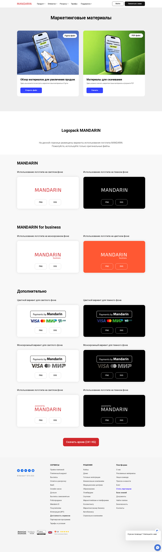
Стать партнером (123, 489)
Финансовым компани (92, 481)
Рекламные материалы (126, 473)
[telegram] (22, 470)
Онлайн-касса (55, 489)
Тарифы (74, 4)
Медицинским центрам (93, 485)
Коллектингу (88, 504)
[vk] (25, 470)
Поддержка (85, 4)
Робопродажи (56, 500)
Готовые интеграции (91, 477)
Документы (121, 496)
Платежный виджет (58, 473)
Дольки (53, 493)
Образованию (89, 489)
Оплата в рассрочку (58, 481)
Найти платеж (122, 500)
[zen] (33, 470)
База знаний (121, 493)
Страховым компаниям (92, 516)
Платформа (121, 465)
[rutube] (29, 470)
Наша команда (122, 477)
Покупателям (55, 508)
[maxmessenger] (18, 470)
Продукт (40, 4)
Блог (118, 485)
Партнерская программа (60, 520)
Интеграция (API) (57, 512)
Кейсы (86, 470)
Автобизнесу (88, 512)
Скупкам (86, 496)
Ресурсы (63, 4)
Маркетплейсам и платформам (96, 500)
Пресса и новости (123, 481)
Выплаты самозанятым (59, 496)
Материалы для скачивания (104, 79)
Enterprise (52, 4)
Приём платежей (57, 470)
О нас (118, 470)
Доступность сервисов (60, 516)
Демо (85, 473)
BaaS (52, 485)
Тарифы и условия (57, 523)
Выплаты (54, 477)
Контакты (120, 508)
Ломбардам (88, 493)
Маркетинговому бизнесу (93, 508)
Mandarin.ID (54, 504)
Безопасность (122, 504)
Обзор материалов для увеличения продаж (47, 79)
